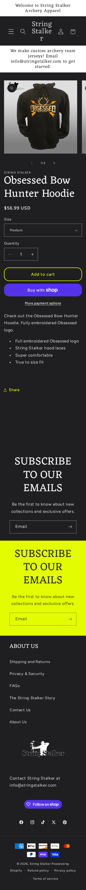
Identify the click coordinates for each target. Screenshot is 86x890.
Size (7, 219)
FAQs (15, 685)
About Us (18, 722)
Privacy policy (65, 870)
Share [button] (14, 390)
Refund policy (38, 870)
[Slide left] (32, 163)
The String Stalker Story (32, 698)
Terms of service (45, 878)
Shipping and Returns (30, 661)
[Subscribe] (70, 526)
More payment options (43, 303)
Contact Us (20, 710)
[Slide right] (54, 163)
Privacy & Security (27, 673)
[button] (11, 32)
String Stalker (40, 864)
